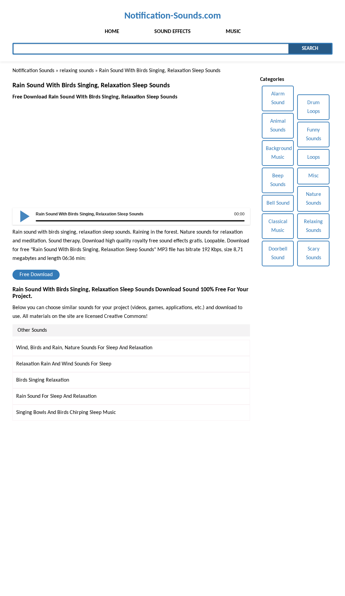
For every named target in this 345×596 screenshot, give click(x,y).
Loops (313, 157)
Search (310, 48)
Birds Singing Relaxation (42, 380)
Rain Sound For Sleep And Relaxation (56, 396)
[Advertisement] (131, 148)
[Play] (25, 215)
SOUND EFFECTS (172, 31)
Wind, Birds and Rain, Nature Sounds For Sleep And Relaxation (84, 348)
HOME (112, 31)
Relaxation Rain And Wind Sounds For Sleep (63, 364)
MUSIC (233, 31)
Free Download (36, 274)
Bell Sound (277, 203)
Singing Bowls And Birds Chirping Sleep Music (66, 412)
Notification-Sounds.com (172, 16)
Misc (313, 176)
